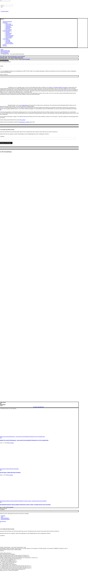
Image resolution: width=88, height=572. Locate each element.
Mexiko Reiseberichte (12, 56)
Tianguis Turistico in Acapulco (61, 87)
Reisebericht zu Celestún (24, 122)
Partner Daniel (25, 105)
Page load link (3, 521)
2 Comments (27, 59)
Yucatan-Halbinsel (21, 56)
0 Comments (11, 442)
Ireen (23, 59)
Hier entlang (22, 119)
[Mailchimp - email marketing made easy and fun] (66, 144)
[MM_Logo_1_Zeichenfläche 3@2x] (38, 17)
